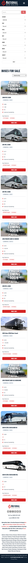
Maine (25, 538)
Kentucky (17, 538)
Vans (8, 526)
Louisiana (21, 538)
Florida (13, 536)
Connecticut (4, 536)
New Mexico (9, 543)
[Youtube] (18, 511)
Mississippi (24, 540)
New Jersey (4, 543)
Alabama (3, 534)
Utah (3, 549)
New (25, 522)
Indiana (6, 538)
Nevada (16, 542)
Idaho (24, 536)
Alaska (7, 534)
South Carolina (8, 547)
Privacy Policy (14, 559)
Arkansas (15, 534)
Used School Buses (9, 524)
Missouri (4, 542)
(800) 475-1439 (16, 515)
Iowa (10, 538)
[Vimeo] (20, 511)
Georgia (17, 536)
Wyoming (18, 551)
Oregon (14, 545)
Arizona (10, 534)
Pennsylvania (19, 545)
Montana (8, 542)
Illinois (3, 538)
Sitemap (25, 557)
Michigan (15, 540)
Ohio (7, 545)
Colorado (24, 534)
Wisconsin (14, 551)
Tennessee (20, 547)
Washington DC (21, 549)
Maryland (4, 540)
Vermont (6, 549)
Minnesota (19, 540)
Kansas (12, 538)
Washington (14, 549)
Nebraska (13, 542)
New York (15, 543)
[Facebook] (8, 511)
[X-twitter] (13, 511)
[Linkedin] (15, 511)
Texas (24, 547)
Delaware (10, 536)
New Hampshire (22, 542)
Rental (24, 528)
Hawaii (21, 536)
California (20, 534)
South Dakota (14, 547)
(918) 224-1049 (15, 518)
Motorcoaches (20, 524)
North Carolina (20, 543)
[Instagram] (10, 511)
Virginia (9, 549)
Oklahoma (11, 545)
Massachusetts (9, 540)
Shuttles (14, 524)
